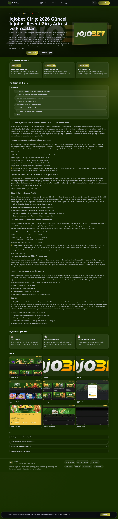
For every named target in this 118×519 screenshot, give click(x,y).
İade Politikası (98, 466)
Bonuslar (48, 3)
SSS (53, 3)
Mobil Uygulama (65, 3)
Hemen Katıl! (104, 3)
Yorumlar (57, 3)
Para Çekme (75, 3)
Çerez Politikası (70, 462)
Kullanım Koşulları (82, 462)
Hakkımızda (69, 466)
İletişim (77, 466)
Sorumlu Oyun (95, 462)
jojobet (42, 3)
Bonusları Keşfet (46, 53)
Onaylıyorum (105, 514)
